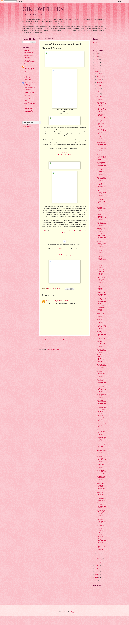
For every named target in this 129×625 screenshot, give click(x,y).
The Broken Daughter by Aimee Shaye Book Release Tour (101, 201)
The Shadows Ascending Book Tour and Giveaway (101, 381)
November (100, 76)
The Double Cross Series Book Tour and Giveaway (101, 272)
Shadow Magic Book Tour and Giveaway (101, 223)
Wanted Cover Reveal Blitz (100, 493)
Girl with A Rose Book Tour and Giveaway (101, 294)
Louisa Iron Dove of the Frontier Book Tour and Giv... (101, 300)
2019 (96, 565)
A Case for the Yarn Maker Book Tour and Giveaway (101, 389)
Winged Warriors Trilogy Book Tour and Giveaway (101, 439)
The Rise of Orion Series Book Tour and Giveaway (101, 527)
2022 (96, 65)
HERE (59, 249)
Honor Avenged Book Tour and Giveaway (101, 103)
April (98, 553)
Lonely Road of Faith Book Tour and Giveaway (101, 172)
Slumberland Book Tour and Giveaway (101, 534)
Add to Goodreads (64, 152)
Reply (48, 306)
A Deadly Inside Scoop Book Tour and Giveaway (101, 279)
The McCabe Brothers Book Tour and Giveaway (101, 374)
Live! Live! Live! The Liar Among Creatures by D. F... (101, 258)
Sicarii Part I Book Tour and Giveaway (101, 138)
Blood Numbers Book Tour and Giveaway (101, 144)
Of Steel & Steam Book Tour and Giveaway (101, 326)
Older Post (86, 339)
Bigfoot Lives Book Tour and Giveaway (101, 314)
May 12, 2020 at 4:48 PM (61, 301)
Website (45, 231)
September (100, 82)
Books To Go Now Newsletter (29, 94)
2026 (96, 54)
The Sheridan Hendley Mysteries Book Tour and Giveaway (101, 123)
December (100, 74)
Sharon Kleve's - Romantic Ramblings (29, 57)
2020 (96, 71)
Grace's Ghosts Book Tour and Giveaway (101, 109)
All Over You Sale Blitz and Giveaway (101, 446)
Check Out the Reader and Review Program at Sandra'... (100, 358)
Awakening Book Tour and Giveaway (101, 452)
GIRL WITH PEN (43, 8)
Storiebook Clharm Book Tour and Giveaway (101, 344)
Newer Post (43, 339)
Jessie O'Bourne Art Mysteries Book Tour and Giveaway (101, 236)
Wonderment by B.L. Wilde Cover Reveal (101, 115)
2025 (96, 57)
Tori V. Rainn (50, 301)
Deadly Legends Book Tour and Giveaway (101, 320)
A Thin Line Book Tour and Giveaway (101, 150)
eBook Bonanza (28, 52)
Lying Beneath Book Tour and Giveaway (101, 97)
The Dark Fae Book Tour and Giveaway (101, 350)
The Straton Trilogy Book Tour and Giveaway (101, 432)
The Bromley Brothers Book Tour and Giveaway (101, 244)
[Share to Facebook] (71, 289)
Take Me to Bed (101, 339)
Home (65, 339)
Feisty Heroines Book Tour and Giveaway (101, 178)
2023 (96, 62)
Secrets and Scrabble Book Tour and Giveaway (101, 193)
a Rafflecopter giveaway (64, 255)
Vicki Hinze (27, 51)
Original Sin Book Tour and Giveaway (101, 465)
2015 (96, 577)
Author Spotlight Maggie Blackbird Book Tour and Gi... (101, 185)
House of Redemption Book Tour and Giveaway (101, 217)
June (98, 91)
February (99, 559)
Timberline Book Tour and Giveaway (101, 229)
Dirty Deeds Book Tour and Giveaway (101, 425)
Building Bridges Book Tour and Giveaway (101, 540)
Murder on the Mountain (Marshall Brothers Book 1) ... (101, 487)
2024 (96, 59)
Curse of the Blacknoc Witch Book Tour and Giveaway (101, 402)
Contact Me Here (97, 45)
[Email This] (65, 289)
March (99, 556)
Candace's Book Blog (28, 99)
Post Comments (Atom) (53, 349)
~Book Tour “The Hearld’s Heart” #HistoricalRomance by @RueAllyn (29, 86)
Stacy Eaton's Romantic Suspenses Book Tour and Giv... (101, 520)
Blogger (73, 612)
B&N (69, 154)
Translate (28, 126)
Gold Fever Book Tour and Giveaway (101, 419)
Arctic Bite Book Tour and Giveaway (101, 250)
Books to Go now (29, 92)
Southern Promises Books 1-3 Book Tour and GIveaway (101, 547)
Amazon (60, 154)
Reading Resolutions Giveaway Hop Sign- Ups (29, 103)
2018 (96, 568)
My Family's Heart (29, 83)
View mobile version (64, 343)
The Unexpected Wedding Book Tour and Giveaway (101, 512)
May (98, 94)
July (98, 88)
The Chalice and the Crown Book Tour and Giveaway (101, 164)
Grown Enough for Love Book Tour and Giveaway (101, 498)
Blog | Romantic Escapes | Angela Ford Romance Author (29, 110)
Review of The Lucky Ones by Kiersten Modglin (101, 287)
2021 (96, 68)
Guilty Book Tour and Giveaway (101, 408)
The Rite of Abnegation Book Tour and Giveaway (101, 459)
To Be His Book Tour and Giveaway (101, 413)
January (99, 562)
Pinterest (70, 231)
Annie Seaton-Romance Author (29, 67)
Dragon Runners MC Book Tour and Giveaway (101, 471)
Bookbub (76, 231)
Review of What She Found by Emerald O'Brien (101, 308)
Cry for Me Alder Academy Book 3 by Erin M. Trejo (101, 366)
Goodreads (64, 233)
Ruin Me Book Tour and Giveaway (100, 265)
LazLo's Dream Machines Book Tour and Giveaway (101, 131)
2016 (96, 574)
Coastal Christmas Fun (29, 70)
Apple (65, 154)
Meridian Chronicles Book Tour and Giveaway (101, 333)
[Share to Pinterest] (73, 289)
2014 (96, 580)
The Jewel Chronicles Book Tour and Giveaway (101, 505)
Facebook (51, 231)
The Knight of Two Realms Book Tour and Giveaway (101, 478)
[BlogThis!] (67, 289)
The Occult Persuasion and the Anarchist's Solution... (101, 157)
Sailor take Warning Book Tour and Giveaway (101, 209)
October (99, 79)
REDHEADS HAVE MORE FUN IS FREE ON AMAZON (29, 61)
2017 (96, 571)
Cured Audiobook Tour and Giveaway (101, 395)
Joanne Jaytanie (29, 75)
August (99, 85)
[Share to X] (69, 289)
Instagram (63, 231)
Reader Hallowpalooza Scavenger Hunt (28, 77)
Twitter (57, 231)
